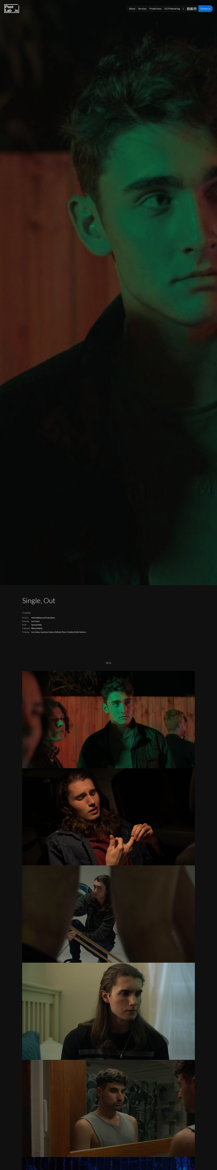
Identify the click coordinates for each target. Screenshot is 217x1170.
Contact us (205, 8)
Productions (155, 8)
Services (142, 8)
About (132, 8)
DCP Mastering (172, 8)
